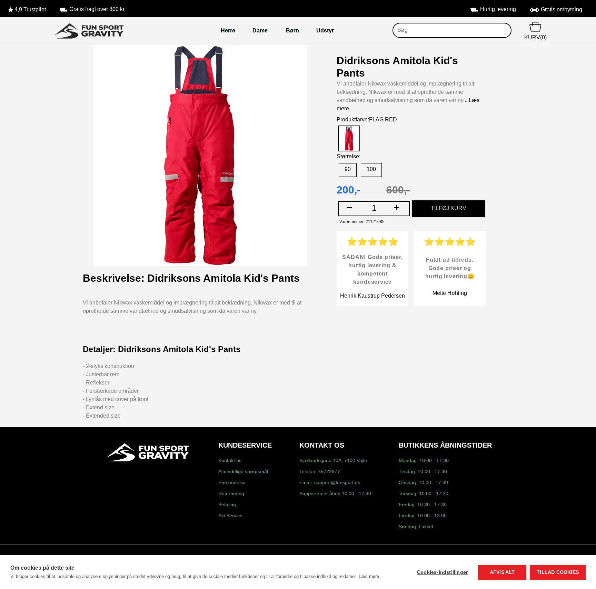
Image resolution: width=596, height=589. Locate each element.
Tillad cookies (558, 572)
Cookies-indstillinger (442, 572)
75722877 (329, 472)
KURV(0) (535, 38)
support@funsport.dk (337, 483)
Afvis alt (502, 572)
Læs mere (369, 576)
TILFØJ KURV (448, 208)
